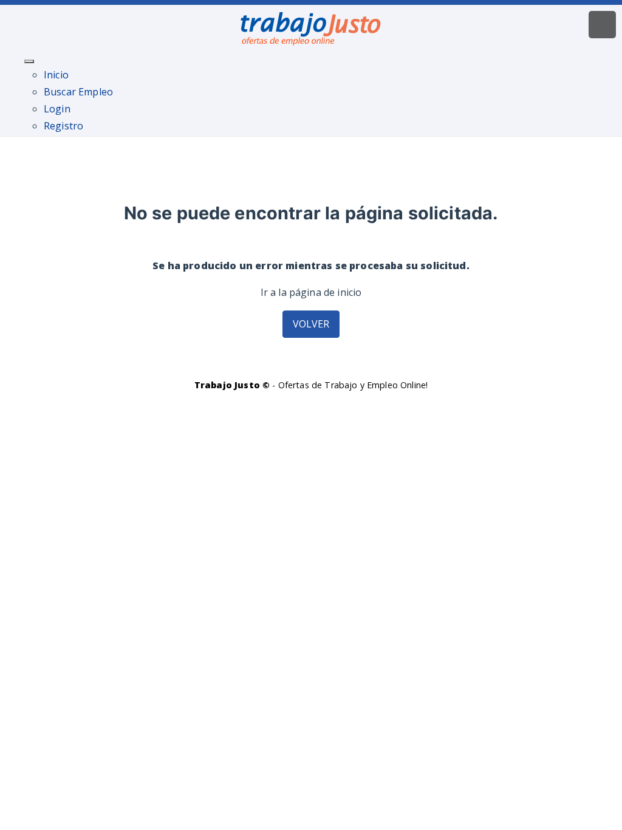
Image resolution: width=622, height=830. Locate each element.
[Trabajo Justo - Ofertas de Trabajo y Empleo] (311, 26)
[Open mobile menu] (602, 24)
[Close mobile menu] (29, 61)
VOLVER (311, 324)
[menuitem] (56, 74)
